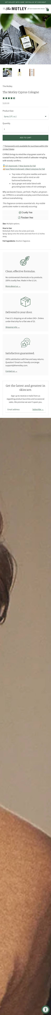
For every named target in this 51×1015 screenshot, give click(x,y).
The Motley (7, 86)
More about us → (13, 286)
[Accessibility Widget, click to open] (45, 1009)
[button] (9, 98)
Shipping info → (12, 327)
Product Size (8, 111)
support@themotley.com (16, 365)
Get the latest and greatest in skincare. (25, 388)
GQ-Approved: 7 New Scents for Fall (20, 165)
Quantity (6, 123)
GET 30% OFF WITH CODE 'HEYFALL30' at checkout (25, 2)
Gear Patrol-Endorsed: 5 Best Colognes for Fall (25, 169)
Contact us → (11, 371)
